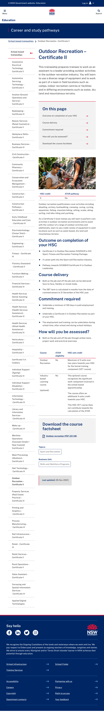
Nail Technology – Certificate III (20, 470)
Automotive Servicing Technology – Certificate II (18, 83)
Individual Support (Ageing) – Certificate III (21, 372)
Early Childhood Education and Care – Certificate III (21, 220)
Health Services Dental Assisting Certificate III (19, 296)
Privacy (58, 687)
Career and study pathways (35, 30)
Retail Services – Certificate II (19, 556)
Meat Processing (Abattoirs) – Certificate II (20, 458)
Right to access (62, 693)
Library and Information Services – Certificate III (18, 414)
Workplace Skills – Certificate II (20, 136)
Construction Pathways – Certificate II (18, 207)
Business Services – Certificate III (21, 146)
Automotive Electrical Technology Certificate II (18, 66)
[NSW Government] (92, 629)
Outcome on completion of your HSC (59, 116)
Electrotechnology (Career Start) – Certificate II (21, 233)
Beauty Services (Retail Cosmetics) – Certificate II (21, 124)
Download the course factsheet (57, 143)
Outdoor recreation (61, 436)
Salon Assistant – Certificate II (20, 576)
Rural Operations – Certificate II (20, 566)
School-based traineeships (20, 41)
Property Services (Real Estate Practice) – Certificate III (20, 496)
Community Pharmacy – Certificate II (18, 167)
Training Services (20, 670)
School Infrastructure (22, 664)
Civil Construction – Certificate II (21, 156)
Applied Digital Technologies (19, 602)
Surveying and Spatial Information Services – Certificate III (21, 589)
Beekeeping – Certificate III (18, 112)
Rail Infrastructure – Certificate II (21, 535)
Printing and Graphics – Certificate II (18, 511)
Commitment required (52, 129)
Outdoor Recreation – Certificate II (18, 481)
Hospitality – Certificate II (18, 351)
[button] (5, 12)
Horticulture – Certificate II (18, 341)
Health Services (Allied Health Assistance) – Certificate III (19, 328)
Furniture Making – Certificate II (20, 275)
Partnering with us (63, 681)
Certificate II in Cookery (19, 361)
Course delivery (49, 122)
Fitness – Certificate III (21, 255)
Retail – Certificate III (21, 545)
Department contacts (16, 699)
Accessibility (12, 681)
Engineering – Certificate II (18, 245)
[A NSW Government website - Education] (27, 3)
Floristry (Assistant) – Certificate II (21, 265)
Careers (10, 687)
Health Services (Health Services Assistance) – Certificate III (20, 311)
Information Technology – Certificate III (18, 399)
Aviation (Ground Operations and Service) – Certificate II (20, 99)
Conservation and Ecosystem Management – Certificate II (20, 182)
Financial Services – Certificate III (21, 285)
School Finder (61, 664)
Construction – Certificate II (18, 195)
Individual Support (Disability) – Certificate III (21, 386)
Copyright (11, 693)
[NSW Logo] (52, 12)
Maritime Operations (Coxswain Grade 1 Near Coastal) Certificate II (20, 441)
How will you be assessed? (55, 136)
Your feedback (62, 699)
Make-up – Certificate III (18, 427)
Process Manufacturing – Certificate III (19, 524)
